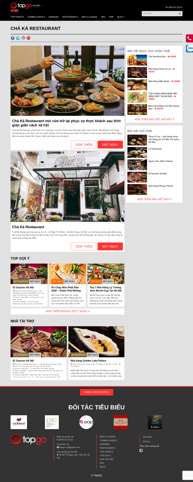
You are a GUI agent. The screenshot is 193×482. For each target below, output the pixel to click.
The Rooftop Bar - (162, 56)
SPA (103, 17)
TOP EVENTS (17, 17)
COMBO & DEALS (36, 17)
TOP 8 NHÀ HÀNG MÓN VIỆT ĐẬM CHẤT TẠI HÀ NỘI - (163, 96)
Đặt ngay (110, 144)
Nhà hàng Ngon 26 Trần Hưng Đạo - (164, 107)
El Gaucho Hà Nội (23, 287)
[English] (16, 10)
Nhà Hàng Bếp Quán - (164, 81)
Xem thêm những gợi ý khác (66, 311)
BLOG (120, 17)
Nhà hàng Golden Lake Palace (88, 360)
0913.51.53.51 (175, 7)
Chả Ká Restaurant (28, 227)
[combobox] (37, 6)
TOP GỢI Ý (57, 281)
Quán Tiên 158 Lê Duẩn (161, 161)
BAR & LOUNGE (89, 17)
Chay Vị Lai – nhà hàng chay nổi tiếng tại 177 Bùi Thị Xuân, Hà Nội (164, 139)
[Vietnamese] (12, 10)
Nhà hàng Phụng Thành (161, 186)
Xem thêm (84, 144)
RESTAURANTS (70, 17)
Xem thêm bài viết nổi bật (153, 119)
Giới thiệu (147, 437)
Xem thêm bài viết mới (153, 199)
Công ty (146, 441)
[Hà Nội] (21, 5)
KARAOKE (54, 17)
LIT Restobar (155, 149)
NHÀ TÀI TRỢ (106, 459)
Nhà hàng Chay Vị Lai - (161, 70)
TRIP (111, 17)
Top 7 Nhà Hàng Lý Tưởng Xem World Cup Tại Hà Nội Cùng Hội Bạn (106, 290)
